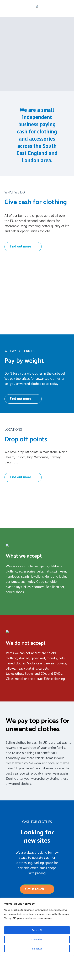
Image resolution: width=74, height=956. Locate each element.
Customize (37, 939)
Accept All (37, 930)
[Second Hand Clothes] (37, 7)
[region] (37, 927)
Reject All (37, 948)
